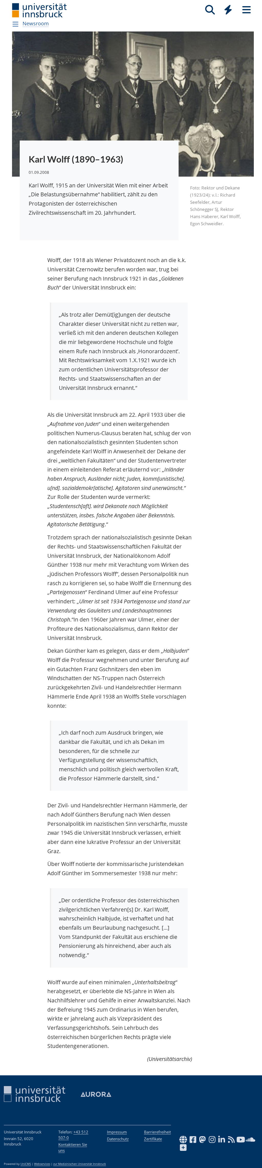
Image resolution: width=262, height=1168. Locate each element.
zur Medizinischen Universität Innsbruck (79, 1164)
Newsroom (36, 23)
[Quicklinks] (228, 10)
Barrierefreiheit (157, 1131)
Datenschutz (118, 1138)
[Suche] (210, 10)
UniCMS (25, 1164)
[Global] (228, 10)
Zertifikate (153, 1138)
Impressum (117, 1131)
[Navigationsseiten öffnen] (15, 24)
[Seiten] (246, 10)
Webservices (42, 1164)
